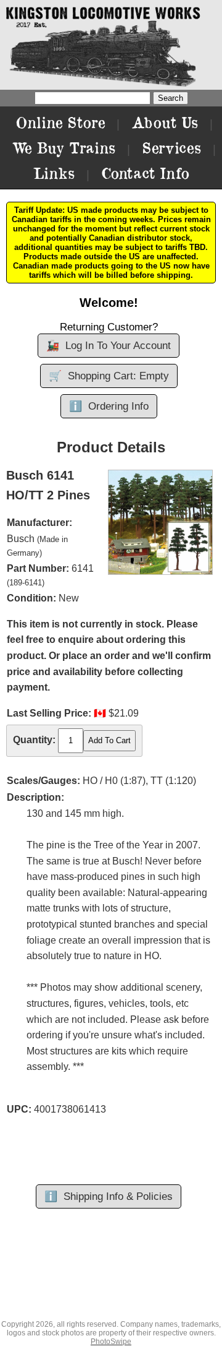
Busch (21, 538)
